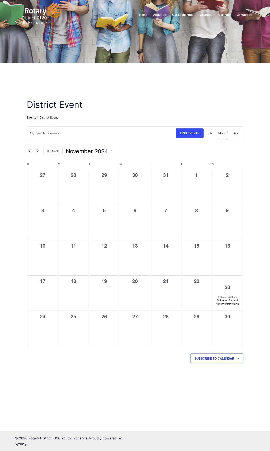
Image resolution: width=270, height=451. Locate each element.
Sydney (21, 444)
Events (31, 117)
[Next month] (37, 150)
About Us (159, 14)
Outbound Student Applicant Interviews (227, 302)
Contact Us (244, 14)
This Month (53, 151)
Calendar (224, 14)
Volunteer (205, 14)
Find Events (189, 133)
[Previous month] (29, 150)
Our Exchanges (182, 14)
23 (227, 287)
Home (143, 14)
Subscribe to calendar (214, 358)
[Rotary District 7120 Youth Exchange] (38, 14)
